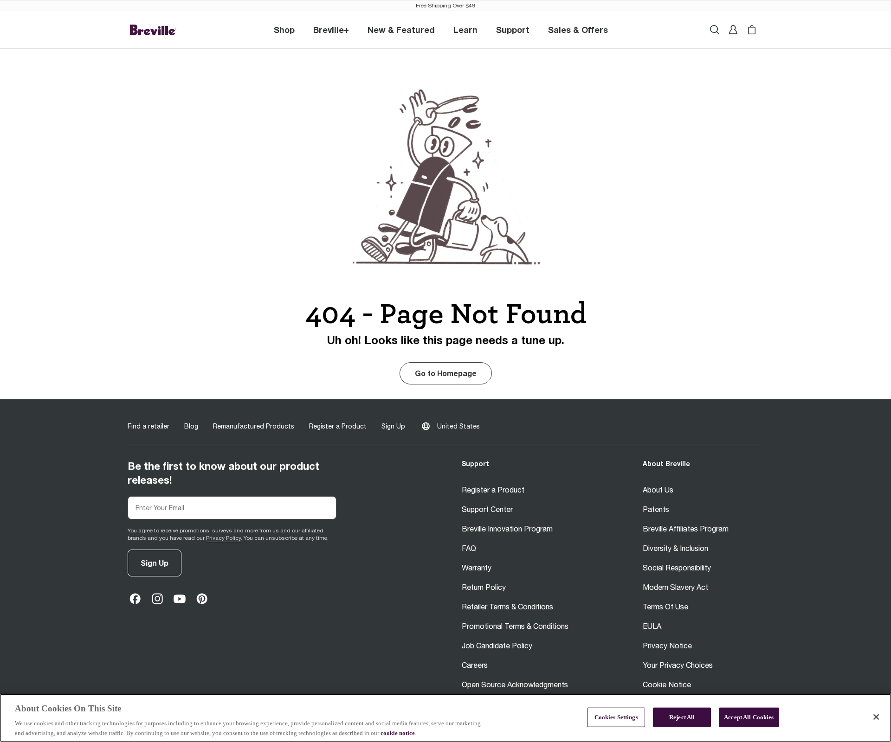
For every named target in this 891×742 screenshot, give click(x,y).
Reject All (682, 717)
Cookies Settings (616, 717)
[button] (331, 29)
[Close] (876, 717)
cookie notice (398, 732)
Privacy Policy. (224, 538)
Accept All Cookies (749, 717)
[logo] (153, 30)
